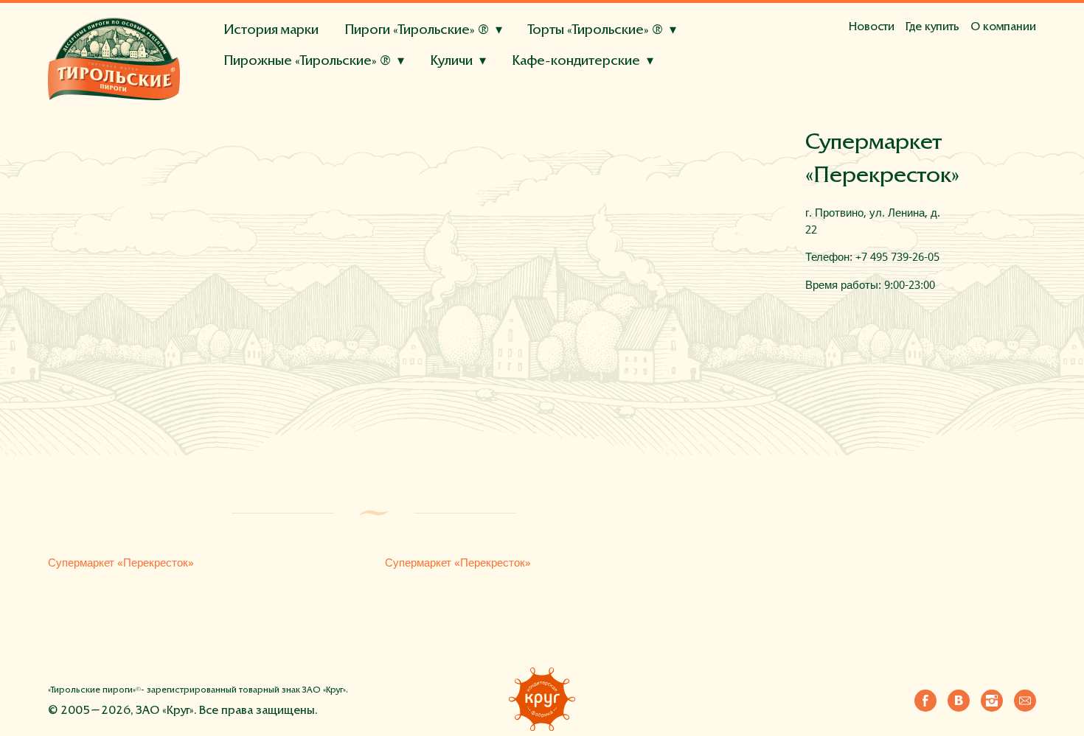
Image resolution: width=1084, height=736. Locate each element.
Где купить (932, 27)
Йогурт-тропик (266, 103)
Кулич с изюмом (270, 96)
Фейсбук (925, 698)
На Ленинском (265, 116)
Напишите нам (1025, 698)
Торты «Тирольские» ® (595, 30)
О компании (1003, 27)
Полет (598, 121)
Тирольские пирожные (275, 97)
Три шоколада (568, 84)
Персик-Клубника (369, 84)
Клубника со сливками (389, 115)
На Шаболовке (474, 96)
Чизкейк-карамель (622, 115)
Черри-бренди (467, 84)
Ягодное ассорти (273, 115)
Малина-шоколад (274, 122)
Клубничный (552, 84)
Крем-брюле (261, 84)
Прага (416, 121)
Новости (871, 27)
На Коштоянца (353, 116)
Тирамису (494, 84)
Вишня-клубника (376, 122)
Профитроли (423, 84)
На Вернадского (677, 96)
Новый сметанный (275, 121)
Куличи (451, 61)
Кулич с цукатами (369, 96)
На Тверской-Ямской (283, 96)
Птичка (553, 121)
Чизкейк (692, 84)
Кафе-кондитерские (576, 61)
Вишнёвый (655, 103)
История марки (271, 30)
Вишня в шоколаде (510, 115)
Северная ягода (473, 122)
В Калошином (386, 96)
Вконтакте (959, 698)
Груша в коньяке (359, 103)
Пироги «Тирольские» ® (416, 30)
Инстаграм (992, 698)
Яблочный (363, 121)
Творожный (584, 103)
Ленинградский (483, 121)
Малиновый (627, 84)
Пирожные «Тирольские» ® (307, 61)
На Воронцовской (574, 96)
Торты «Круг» (253, 103)
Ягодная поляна (268, 84)
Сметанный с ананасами (477, 103)
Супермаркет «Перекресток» (121, 563)
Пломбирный (342, 84)
